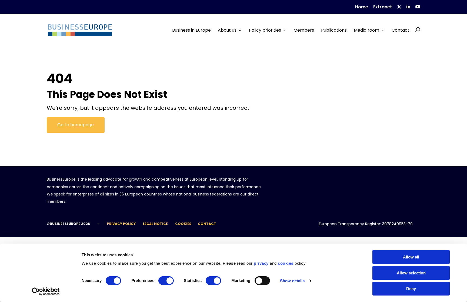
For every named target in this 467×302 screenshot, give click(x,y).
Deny (411, 288)
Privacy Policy (121, 223)
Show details (292, 280)
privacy (261, 263)
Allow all (411, 257)
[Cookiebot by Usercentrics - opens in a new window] (45, 291)
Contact (400, 30)
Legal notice (155, 223)
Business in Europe (191, 30)
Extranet (382, 7)
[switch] (166, 280)
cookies (285, 263)
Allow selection (411, 273)
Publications (334, 30)
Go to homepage (75, 125)
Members (303, 30)
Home (361, 7)
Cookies (183, 223)
